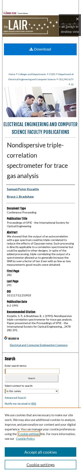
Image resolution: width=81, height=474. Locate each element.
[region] (40, 441)
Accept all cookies (40, 452)
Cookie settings (29, 434)
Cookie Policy (25, 438)
